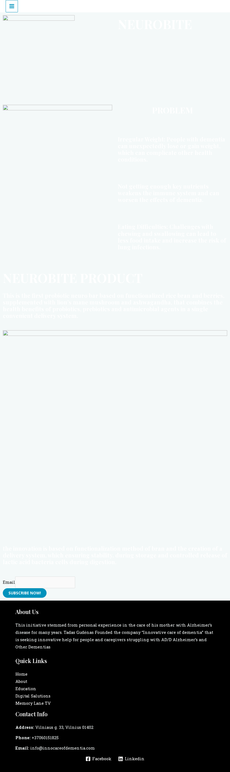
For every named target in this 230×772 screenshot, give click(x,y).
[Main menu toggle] (12, 6)
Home (21, 674)
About (21, 681)
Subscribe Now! (24, 593)
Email (9, 582)
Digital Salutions (32, 696)
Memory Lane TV (33, 703)
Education (25, 688)
